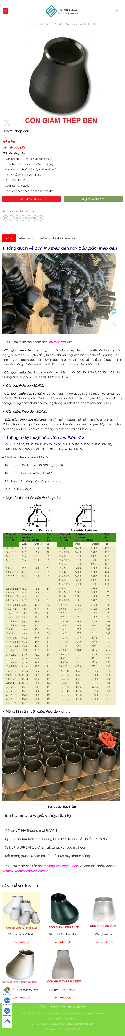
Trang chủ (32, 23)
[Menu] (5, 11)
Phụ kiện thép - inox (65, 23)
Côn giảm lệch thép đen (62, 934)
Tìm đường (7, 994)
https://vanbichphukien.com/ (25, 871)
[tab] (9, 238)
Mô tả (9, 238)
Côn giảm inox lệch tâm (21, 934)
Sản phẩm (46, 23)
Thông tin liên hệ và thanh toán (58, 238)
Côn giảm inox (103, 934)
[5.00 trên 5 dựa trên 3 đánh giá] (62, 141)
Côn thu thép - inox (88, 23)
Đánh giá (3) (26, 238)
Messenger (7, 1015)
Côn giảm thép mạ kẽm (62, 989)
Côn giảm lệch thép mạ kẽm (21, 989)
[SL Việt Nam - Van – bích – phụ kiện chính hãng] (62, 11)
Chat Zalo (7, 1004)
